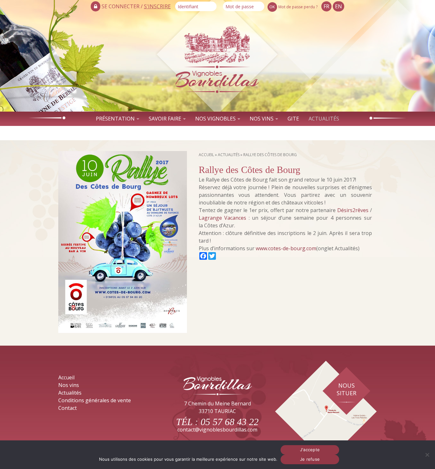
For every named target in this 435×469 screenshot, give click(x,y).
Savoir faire (165, 118)
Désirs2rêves (352, 210)
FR (326, 6)
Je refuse (310, 459)
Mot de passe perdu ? (297, 7)
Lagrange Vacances (222, 217)
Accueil (206, 154)
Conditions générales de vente (94, 400)
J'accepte (310, 449)
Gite (293, 118)
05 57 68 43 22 (230, 422)
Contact (217, 132)
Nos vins (262, 118)
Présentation (115, 118)
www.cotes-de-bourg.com (286, 248)
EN (338, 6)
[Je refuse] (427, 455)
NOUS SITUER (346, 389)
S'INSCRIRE (157, 6)
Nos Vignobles (215, 118)
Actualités (324, 118)
